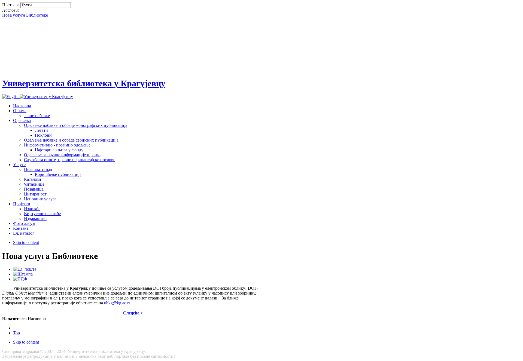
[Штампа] (23, 274)
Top (16, 333)
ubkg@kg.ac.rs (117, 303)
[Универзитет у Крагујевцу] (46, 96)
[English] (11, 96)
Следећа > (133, 313)
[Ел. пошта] (24, 269)
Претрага (11, 4)
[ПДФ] (20, 279)
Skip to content (26, 242)
